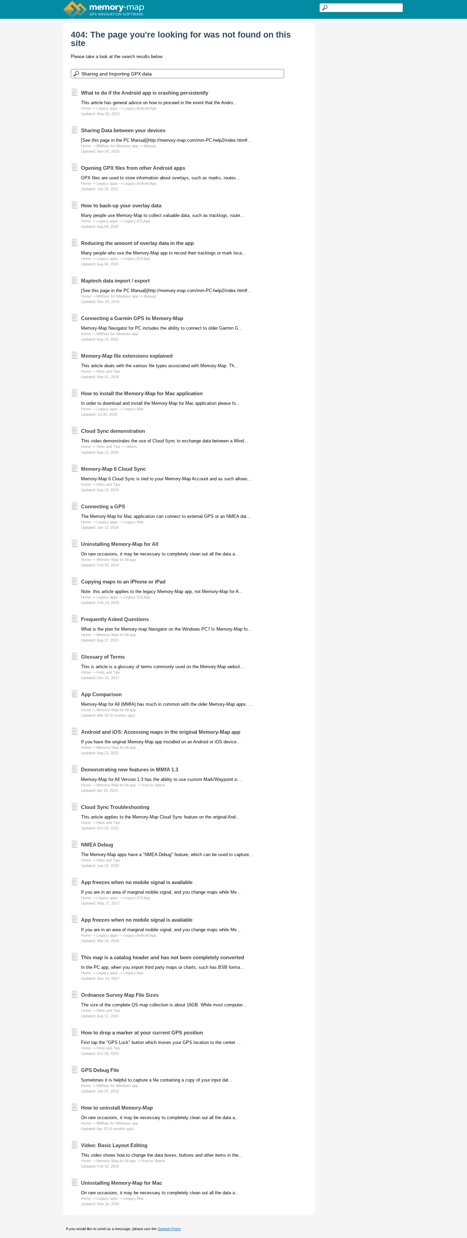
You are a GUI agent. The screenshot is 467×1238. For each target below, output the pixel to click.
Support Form (169, 1229)
